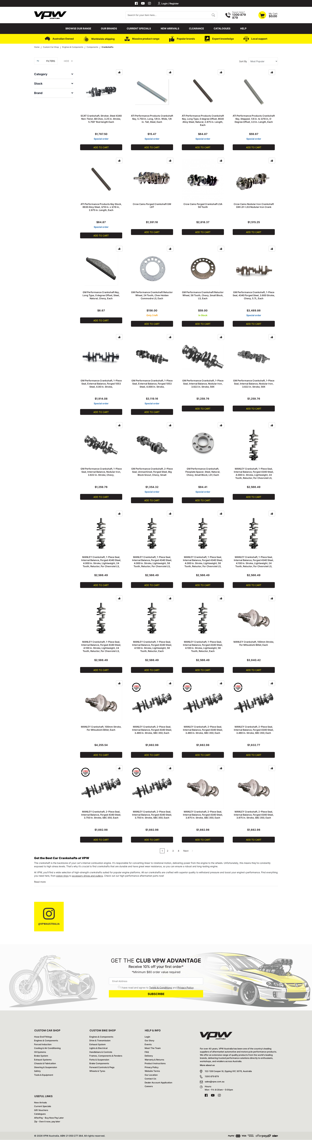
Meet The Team (153, 1048)
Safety (37, 1071)
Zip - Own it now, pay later (47, 1121)
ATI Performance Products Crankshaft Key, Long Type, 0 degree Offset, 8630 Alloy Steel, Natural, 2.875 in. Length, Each (203, 120)
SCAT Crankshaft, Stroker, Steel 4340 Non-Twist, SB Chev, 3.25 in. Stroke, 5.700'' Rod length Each (101, 118)
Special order (101, 138)
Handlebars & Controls (100, 1052)
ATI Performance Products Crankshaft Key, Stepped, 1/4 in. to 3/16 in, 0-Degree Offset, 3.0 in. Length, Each (254, 118)
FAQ (147, 1052)
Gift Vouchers (41, 1110)
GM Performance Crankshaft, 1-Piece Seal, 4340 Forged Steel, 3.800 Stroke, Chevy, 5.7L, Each (254, 295)
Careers (149, 1086)
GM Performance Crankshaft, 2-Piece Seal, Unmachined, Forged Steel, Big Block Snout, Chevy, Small (152, 471)
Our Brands (109, 28)
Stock (38, 83)
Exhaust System (97, 1044)
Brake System (41, 1055)
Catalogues (222, 28)
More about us (207, 1065)
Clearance (196, 28)
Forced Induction (43, 1044)
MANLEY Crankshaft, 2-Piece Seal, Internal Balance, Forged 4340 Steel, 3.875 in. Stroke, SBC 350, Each (203, 814)
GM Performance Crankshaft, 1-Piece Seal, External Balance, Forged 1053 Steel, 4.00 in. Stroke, (101, 383)
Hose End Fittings (43, 1036)
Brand (38, 93)
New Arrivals (170, 28)
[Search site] (213, 15)
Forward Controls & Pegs (101, 1067)
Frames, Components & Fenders (105, 1055)
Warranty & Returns (154, 1059)
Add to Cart (101, 147)
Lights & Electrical (98, 1048)
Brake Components (99, 1063)
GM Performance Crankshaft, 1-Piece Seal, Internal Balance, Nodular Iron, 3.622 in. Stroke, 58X (202, 383)
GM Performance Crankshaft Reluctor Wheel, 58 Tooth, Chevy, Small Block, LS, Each (203, 295)
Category (40, 74)
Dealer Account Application (158, 1082)
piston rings (62, 875)
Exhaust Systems (43, 1059)
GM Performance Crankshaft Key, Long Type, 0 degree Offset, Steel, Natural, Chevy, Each (101, 295)
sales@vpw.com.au (214, 1081)
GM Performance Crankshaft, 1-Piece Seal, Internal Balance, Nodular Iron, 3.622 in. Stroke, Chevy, (101, 471)
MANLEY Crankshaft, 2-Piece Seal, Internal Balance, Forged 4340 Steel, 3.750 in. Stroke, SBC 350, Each (101, 814)
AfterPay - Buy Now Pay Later (49, 1117)
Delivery (149, 1055)
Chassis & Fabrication (45, 1063)
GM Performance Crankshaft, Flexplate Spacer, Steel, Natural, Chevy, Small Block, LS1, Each (202, 471)
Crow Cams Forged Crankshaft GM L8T (152, 205)
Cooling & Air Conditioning (47, 1048)
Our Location (151, 1075)
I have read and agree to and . (157, 987)
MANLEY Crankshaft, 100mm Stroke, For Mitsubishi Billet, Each (254, 643)
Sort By (243, 61)
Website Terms (152, 1071)
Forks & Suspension (99, 1059)
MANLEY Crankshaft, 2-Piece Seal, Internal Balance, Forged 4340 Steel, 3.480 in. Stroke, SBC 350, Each (152, 729)
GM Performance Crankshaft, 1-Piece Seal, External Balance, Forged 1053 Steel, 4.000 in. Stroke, (152, 383)
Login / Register (170, 3)
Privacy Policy (185, 987)
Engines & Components (46, 1040)
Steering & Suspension (45, 1067)
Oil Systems (40, 1052)
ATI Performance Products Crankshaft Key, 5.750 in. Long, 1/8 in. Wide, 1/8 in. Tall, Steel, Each (152, 118)
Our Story (149, 1040)
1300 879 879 (212, 1076)
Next (186, 850)
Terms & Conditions (160, 987)
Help (243, 28)
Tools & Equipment (43, 1075)
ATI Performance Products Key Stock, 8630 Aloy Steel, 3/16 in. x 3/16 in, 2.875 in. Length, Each (101, 207)
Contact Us (150, 1078)
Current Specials (139, 28)
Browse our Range (78, 28)
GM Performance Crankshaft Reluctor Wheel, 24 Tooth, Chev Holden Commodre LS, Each (152, 295)
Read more (40, 881)
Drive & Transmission (99, 1040)
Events (148, 1044)
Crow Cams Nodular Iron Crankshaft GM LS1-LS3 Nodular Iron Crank (254, 205)
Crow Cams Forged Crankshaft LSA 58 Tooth (202, 205)
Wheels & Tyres (97, 1071)
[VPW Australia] (50, 14)
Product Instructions (155, 1063)
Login (147, 1036)
